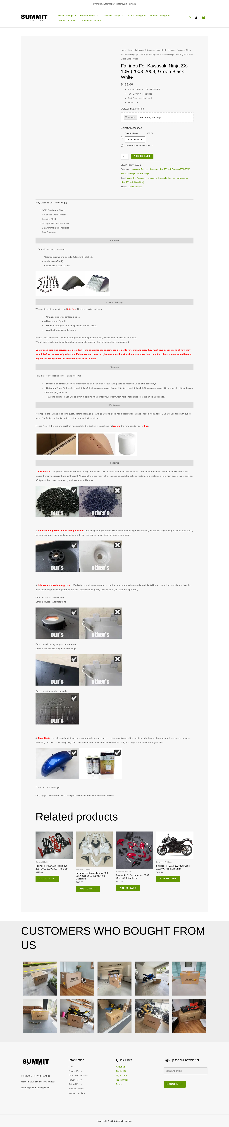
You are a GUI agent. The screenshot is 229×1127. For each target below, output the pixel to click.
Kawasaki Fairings (111, 15)
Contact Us (121, 1071)
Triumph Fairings (66, 20)
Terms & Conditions (78, 1075)
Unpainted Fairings (91, 20)
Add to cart (142, 156)
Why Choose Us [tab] (44, 202)
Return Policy (75, 1080)
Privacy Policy (75, 1071)
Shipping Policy (76, 1088)
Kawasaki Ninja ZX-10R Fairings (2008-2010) (170, 169)
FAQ (71, 1066)
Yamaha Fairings (158, 15)
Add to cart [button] (47, 879)
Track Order (122, 1080)
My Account (121, 1075)
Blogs (119, 1084)
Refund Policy (75, 1084)
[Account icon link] (196, 17)
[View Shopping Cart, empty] (203, 17)
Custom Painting (77, 1093)
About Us (120, 1066)
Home (123, 50)
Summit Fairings (134, 187)
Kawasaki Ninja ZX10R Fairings (160, 50)
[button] (74, 15)
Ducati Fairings (65, 15)
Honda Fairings (87, 15)
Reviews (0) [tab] (61, 202)
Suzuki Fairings (135, 15)
